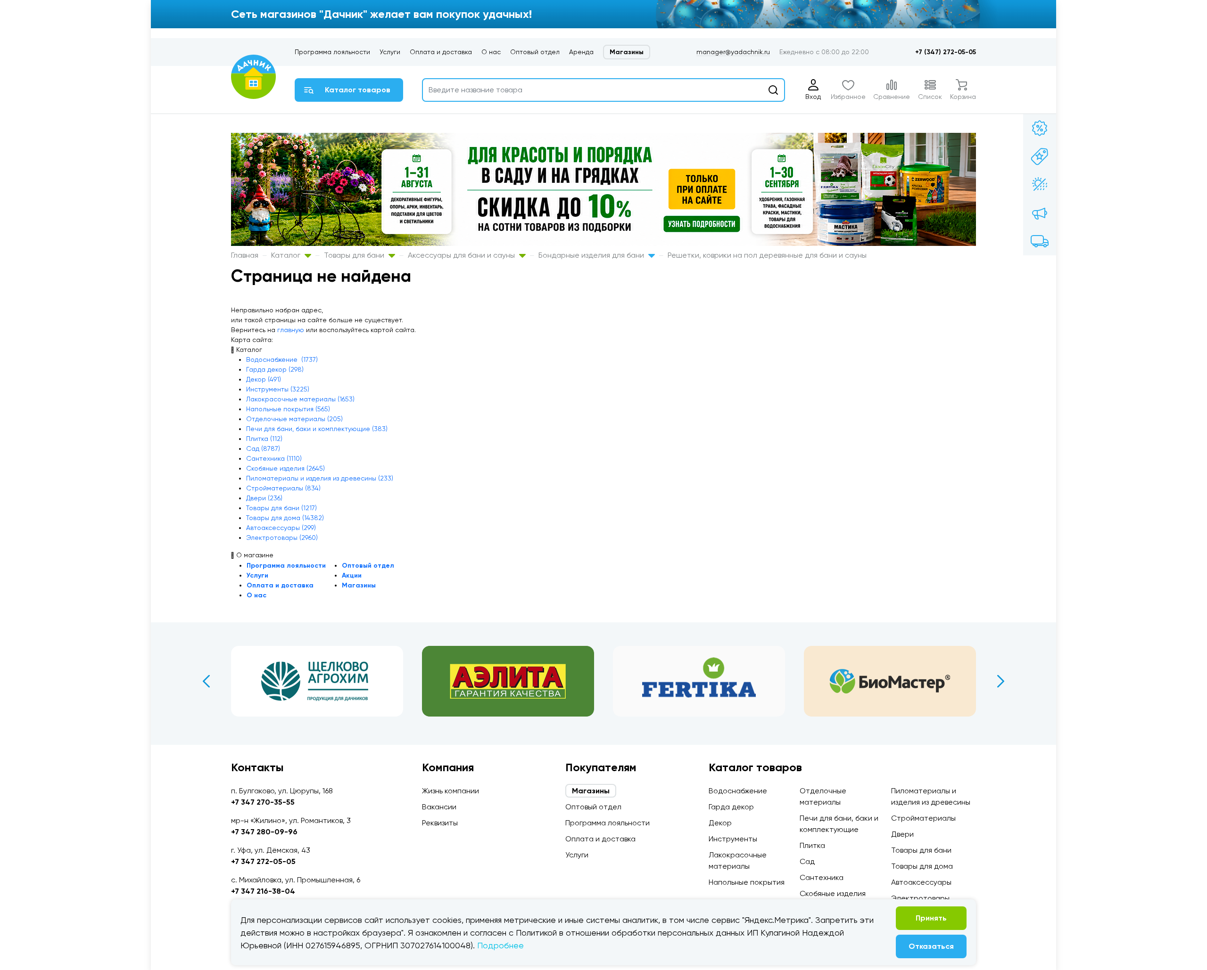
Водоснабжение (738, 790)
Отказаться (931, 946)
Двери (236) (264, 498)
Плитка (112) (264, 438)
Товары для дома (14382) (285, 518)
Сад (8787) (263, 448)
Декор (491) (263, 379)
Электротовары (920, 898)
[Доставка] (1039, 241)
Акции (352, 575)
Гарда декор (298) (275, 369)
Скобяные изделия (833, 893)
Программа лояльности (332, 52)
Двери (902, 834)
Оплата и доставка (441, 52)
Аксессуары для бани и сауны (462, 255)
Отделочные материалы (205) (294, 419)
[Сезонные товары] (1039, 185)
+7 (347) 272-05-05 (945, 52)
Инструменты (733, 838)
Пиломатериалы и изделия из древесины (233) (319, 478)
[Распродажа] (1039, 213)
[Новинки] (1039, 156)
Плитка (812, 845)
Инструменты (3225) (277, 389)
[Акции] (1039, 128)
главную (290, 330)
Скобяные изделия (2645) (285, 468)
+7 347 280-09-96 (264, 831)
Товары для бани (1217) (281, 508)
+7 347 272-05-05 (263, 861)
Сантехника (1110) (274, 458)
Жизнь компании (450, 790)
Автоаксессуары (921, 882)
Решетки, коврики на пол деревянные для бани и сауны (767, 255)
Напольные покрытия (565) (288, 409)
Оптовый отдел (535, 52)
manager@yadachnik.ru (733, 52)
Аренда (581, 52)
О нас (491, 52)
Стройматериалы (923, 818)
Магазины (627, 52)
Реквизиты (440, 822)
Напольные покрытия (747, 882)
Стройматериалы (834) (283, 488)
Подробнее (500, 945)
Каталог (286, 255)
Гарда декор (731, 806)
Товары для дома (922, 866)
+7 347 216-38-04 (263, 891)
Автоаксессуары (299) (281, 527)
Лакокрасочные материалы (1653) (300, 399)
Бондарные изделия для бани (592, 255)
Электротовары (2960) (282, 537)
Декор (720, 822)
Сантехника (821, 877)
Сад (807, 861)
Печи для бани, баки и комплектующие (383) (317, 428)
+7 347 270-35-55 (263, 802)
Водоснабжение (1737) (282, 359)
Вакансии (439, 806)
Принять (931, 917)
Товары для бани (355, 255)
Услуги (390, 52)
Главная (244, 255)
